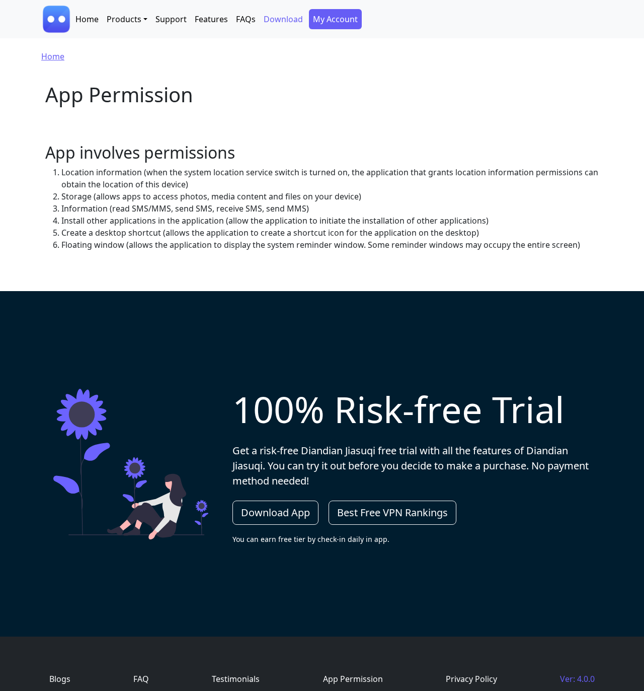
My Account (335, 19)
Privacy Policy (471, 678)
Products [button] (124, 19)
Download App (275, 512)
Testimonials (236, 678)
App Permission (353, 678)
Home (87, 19)
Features (211, 19)
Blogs (59, 678)
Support (171, 19)
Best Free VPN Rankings (392, 512)
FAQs (246, 19)
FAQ (141, 678)
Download (283, 19)
